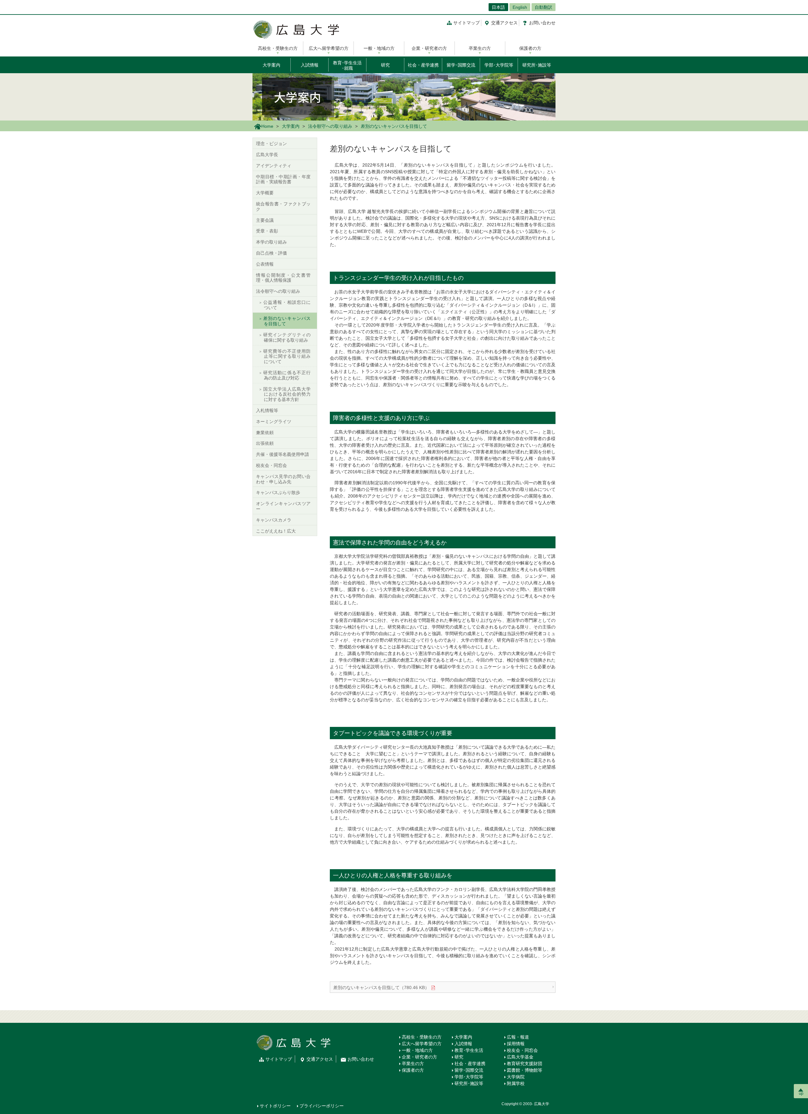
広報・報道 (518, 1037)
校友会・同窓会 (271, 465)
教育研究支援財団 (524, 1063)
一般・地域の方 (379, 48)
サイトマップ (466, 22)
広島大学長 (267, 154)
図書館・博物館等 (524, 1070)
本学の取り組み (271, 242)
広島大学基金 (520, 1056)
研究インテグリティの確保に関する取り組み (287, 337)
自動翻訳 (543, 7)
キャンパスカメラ (273, 519)
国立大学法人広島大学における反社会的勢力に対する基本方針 (287, 394)
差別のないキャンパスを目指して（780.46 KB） (381, 987)
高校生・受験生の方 (278, 48)
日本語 (498, 7)
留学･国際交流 (461, 65)
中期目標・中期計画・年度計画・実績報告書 (283, 179)
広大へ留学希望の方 (328, 48)
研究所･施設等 (536, 65)
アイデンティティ (273, 165)
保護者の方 (530, 48)
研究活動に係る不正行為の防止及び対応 (287, 375)
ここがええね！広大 (276, 530)
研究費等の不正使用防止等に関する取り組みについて (287, 356)
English (520, 7)
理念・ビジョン (271, 143)
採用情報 (516, 1043)
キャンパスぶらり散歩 (278, 492)
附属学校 (516, 1083)
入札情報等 (267, 410)
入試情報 (309, 65)
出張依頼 (265, 443)
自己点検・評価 (271, 253)
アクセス (504, 22)
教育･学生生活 (468, 1050)
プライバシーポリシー (322, 1105)
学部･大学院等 (498, 65)
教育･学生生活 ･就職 (347, 65)
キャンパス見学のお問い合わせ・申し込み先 (283, 479)
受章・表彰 (267, 230)
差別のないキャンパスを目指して (287, 321)
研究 (385, 65)
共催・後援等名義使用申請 (282, 454)
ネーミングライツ (273, 421)
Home (267, 126)
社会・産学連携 (423, 65)
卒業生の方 (480, 48)
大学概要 (265, 192)
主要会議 (265, 220)
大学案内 (271, 65)
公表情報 (265, 264)
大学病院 (516, 1076)
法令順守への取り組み (330, 126)
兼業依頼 (265, 432)
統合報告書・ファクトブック (283, 206)
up (801, 1093)
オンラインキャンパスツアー (283, 506)
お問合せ (542, 22)
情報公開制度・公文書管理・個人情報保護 (283, 278)
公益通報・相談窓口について (287, 305)
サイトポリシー (275, 1105)
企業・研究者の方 (429, 48)
